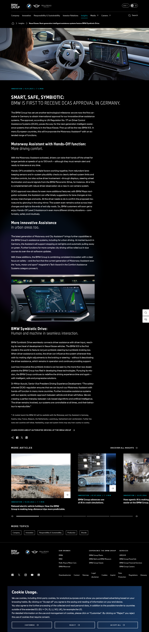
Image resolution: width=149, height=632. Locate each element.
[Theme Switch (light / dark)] (134, 5)
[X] (19, 574)
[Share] (12, 437)
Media (93, 15)
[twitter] (21, 437)
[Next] (136, 516)
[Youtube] (32, 574)
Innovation (26, 15)
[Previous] (12, 516)
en (125, 6)
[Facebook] (12, 574)
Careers (104, 15)
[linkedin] (26, 437)
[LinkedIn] (38, 574)
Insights (84, 15)
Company (15, 15)
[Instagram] (25, 574)
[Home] (13, 23)
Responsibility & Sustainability (47, 15)
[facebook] (17, 437)
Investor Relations (70, 15)
